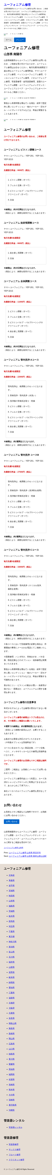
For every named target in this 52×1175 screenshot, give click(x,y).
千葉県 (12, 931)
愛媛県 (12, 1064)
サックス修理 (14, 1149)
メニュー (20, 40)
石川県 (12, 957)
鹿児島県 (12, 1105)
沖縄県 (12, 1110)
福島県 (12, 906)
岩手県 (12, 886)
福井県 (12, 962)
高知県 (12, 1069)
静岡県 (12, 982)
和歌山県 (12, 1023)
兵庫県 (12, 1013)
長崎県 (12, 1085)
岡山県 (12, 1039)
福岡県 (12, 1074)
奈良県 (12, 1018)
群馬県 (12, 921)
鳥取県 (12, 1028)
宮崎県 (12, 1100)
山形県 (12, 901)
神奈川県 (12, 942)
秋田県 (12, 896)
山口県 (12, 1049)
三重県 (12, 993)
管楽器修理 (13, 1144)
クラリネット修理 (16, 1160)
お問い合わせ (11, 821)
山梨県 (12, 967)
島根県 (12, 1034)
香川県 (12, 1059)
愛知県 (12, 988)
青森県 (12, 880)
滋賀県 (12, 998)
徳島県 (12, 1054)
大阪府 (12, 1008)
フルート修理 (14, 1155)
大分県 (12, 1095)
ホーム (9, 40)
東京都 (12, 936)
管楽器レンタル (15, 1127)
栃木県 (12, 916)
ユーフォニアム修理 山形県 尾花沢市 (25, 853)
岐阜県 (12, 977)
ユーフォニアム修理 (17, 4)
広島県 (12, 1044)
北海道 (12, 875)
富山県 (12, 952)
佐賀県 (12, 1079)
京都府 (12, 1003)
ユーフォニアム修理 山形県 (13, 848)
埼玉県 (12, 926)
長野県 (12, 972)
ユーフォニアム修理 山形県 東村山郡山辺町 (28, 856)
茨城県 (12, 911)
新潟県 (12, 947)
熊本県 (12, 1090)
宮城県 (12, 891)
